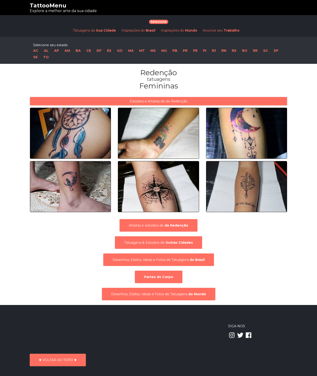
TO (46, 57)
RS (234, 51)
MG (164, 51)
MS (153, 51)
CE (88, 51)
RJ (214, 51)
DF (99, 51)
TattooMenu (48, 5)
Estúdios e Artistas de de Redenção (159, 101)
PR (185, 51)
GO (120, 51)
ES (109, 51)
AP (56, 51)
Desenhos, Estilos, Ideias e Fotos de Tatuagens (159, 260)
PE (195, 51)
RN (223, 51)
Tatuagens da (94, 30)
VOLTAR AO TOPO (58, 360)
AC (35, 51)
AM (67, 51)
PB (174, 51)
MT (142, 51)
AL (46, 51)
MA (131, 51)
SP (276, 51)
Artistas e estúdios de (158, 225)
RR (255, 51)
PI (204, 51)
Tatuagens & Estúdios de (158, 242)
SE (35, 57)
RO (244, 51)
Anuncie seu (221, 30)
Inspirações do (138, 30)
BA (78, 51)
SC (265, 51)
